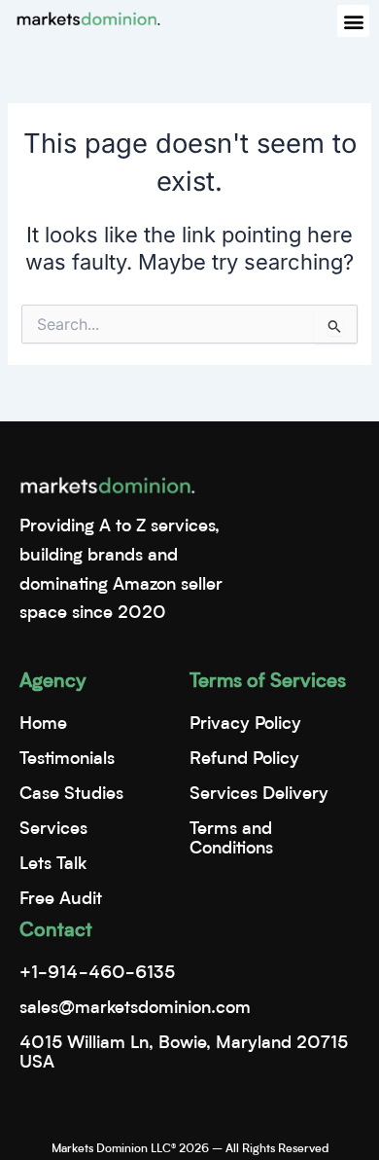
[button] (353, 21)
